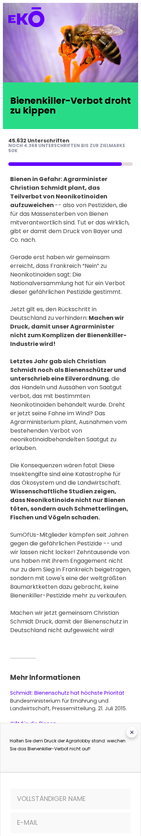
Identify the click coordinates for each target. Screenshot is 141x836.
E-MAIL (27, 822)
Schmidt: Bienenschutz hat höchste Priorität (67, 692)
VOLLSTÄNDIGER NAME (51, 798)
